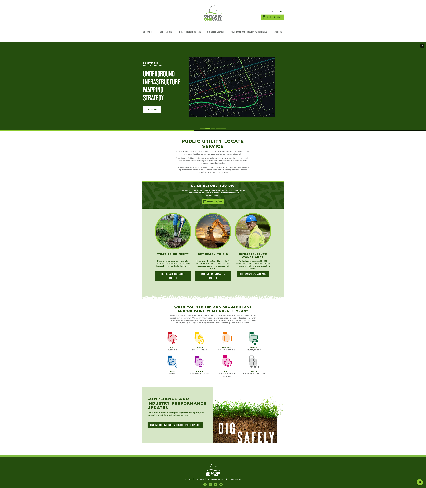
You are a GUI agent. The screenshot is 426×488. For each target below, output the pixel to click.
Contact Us (236, 479)
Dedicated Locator (215, 31)
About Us (278, 31)
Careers (200, 479)
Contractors (166, 31)
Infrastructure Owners (190, 31)
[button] (152, 109)
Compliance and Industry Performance (249, 31)
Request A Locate (274, 17)
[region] (213, 86)
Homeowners (148, 31)
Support (189, 479)
